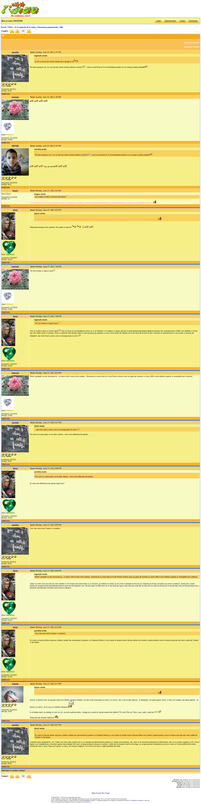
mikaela (15, 684)
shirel (15, 210)
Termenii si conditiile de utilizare (133, 800)
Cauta (158, 21)
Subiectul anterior (191, 43)
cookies (70, 800)
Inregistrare (193, 21)
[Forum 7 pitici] (20, 17)
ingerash (15, 97)
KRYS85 (15, 146)
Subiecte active (170, 21)
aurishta (15, 52)
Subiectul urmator (191, 47)
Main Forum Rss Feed (100, 793)
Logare (182, 21)
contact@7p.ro (86, 802)
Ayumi (15, 191)
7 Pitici (62, 797)
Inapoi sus (6, 94)
